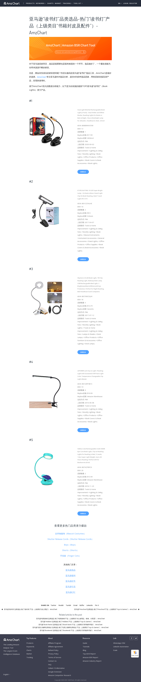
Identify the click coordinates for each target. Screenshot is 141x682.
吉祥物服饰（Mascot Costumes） (70, 533)
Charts (50, 3)
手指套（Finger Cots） (70, 555)
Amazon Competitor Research (59, 675)
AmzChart (41, 76)
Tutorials (86, 646)
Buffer (82, 605)
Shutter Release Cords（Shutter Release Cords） (70, 539)
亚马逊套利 (70, 575)
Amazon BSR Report (90, 657)
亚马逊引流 (70, 586)
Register (133, 3)
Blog (84, 650)
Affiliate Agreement (55, 646)
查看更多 (83, 172)
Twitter (53, 605)
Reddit (61, 605)
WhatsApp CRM (119, 643)
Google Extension (55, 672)
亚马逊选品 (70, 570)
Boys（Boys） (70, 544)
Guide (85, 643)
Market (58, 3)
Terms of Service (54, 657)
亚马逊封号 (70, 581)
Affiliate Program (54, 643)
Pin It (97, 605)
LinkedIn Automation (121, 646)
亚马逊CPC (70, 592)
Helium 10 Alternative (56, 668)
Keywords (30, 646)
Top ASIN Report (89, 654)
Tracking (29, 657)
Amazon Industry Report (92, 661)
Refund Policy (53, 650)
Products (30, 3)
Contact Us (52, 661)
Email (75, 605)
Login (125, 3)
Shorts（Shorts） (70, 550)
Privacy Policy (53, 654)
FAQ (49, 664)
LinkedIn (89, 605)
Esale (115, 650)
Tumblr (68, 605)
